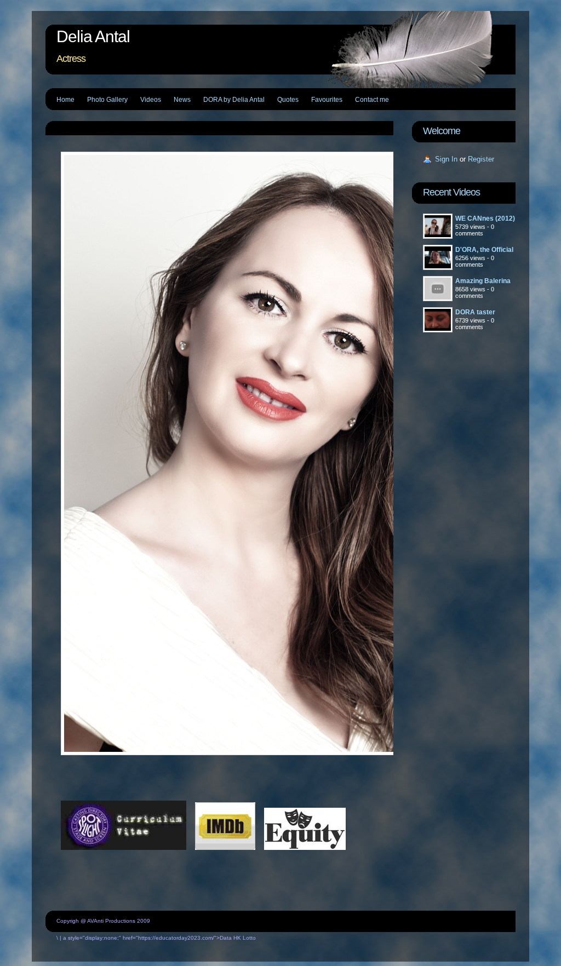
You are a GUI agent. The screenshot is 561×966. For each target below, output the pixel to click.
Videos (150, 100)
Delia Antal (93, 36)
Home (65, 100)
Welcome (441, 130)
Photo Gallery (107, 100)
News (182, 100)
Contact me (372, 100)
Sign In (446, 159)
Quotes (288, 100)
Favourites (326, 100)
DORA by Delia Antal (234, 100)
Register (481, 159)
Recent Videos (451, 192)
